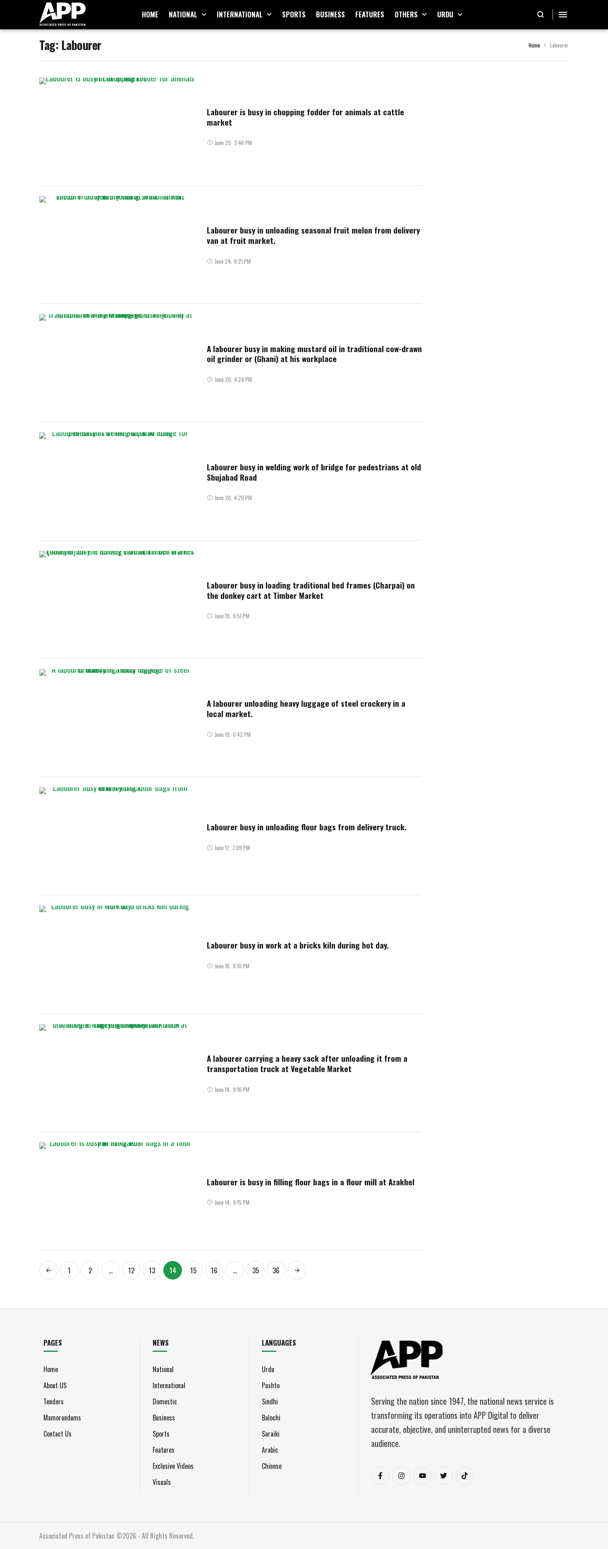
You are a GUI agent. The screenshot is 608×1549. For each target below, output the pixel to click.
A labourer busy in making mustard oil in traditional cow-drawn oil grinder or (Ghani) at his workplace (314, 354)
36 (276, 1270)
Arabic (270, 1450)
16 (214, 1270)
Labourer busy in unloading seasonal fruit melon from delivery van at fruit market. (313, 235)
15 (193, 1270)
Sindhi (270, 1401)
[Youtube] (422, 1476)
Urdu (268, 1369)
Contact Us (57, 1434)
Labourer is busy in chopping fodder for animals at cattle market (305, 117)
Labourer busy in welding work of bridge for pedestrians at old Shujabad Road (314, 472)
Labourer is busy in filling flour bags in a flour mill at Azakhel (310, 1181)
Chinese (272, 1466)
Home (534, 45)
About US (55, 1385)
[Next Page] (296, 1270)
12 (131, 1270)
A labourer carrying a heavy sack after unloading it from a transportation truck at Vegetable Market (307, 1063)
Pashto (271, 1385)
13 (152, 1270)
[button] (203, 14)
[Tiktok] (465, 1476)
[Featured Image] (116, 126)
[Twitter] (444, 1476)
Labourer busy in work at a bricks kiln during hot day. (298, 945)
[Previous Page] (48, 1270)
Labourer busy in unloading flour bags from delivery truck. (307, 826)
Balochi (271, 1418)
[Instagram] (401, 1476)
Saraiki (271, 1434)
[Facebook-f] (380, 1476)
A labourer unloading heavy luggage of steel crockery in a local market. (306, 708)
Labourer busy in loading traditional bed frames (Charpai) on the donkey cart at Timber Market (311, 590)
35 (255, 1270)
